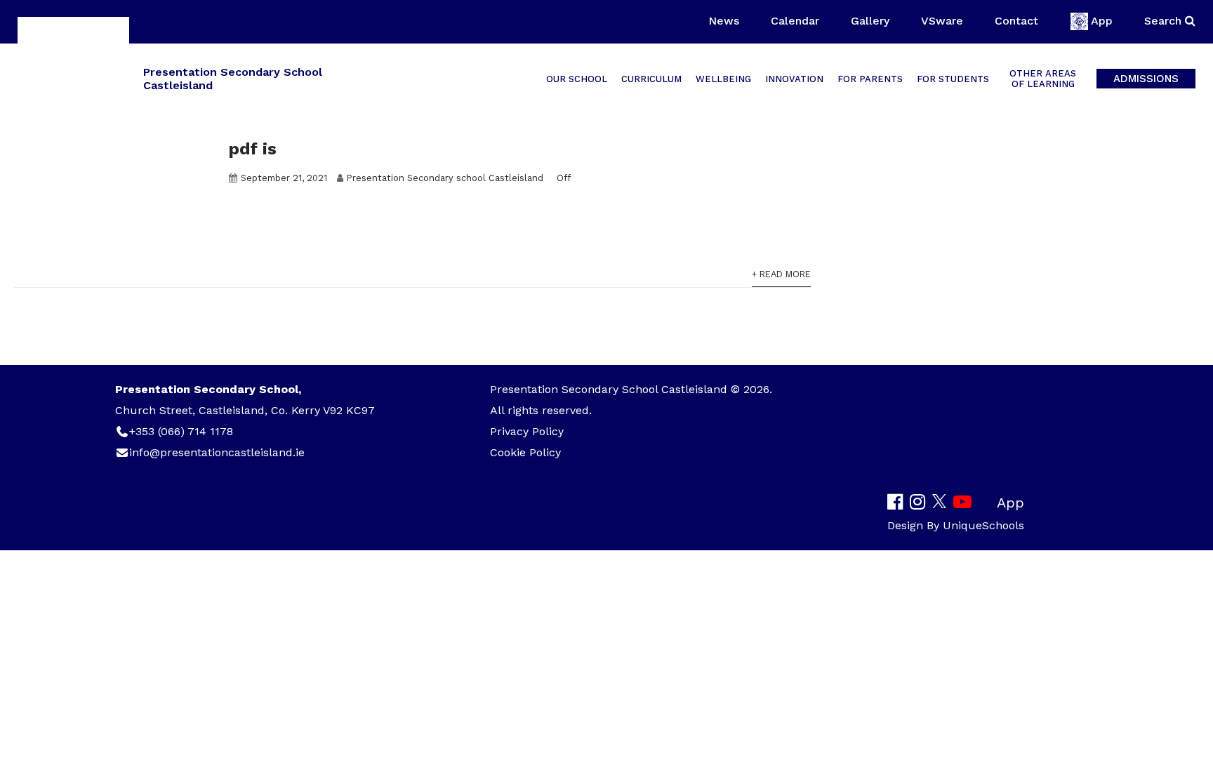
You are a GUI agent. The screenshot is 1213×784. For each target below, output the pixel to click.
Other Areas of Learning (1042, 78)
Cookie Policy (525, 452)
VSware (942, 20)
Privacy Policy (527, 431)
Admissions (1146, 78)
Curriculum (651, 79)
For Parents (870, 79)
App (1102, 20)
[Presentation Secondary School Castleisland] (73, 77)
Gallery (870, 20)
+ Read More (781, 274)
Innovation (794, 79)
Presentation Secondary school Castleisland (445, 178)
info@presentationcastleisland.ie (217, 452)
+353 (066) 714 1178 (181, 431)
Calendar (795, 20)
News (723, 20)
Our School (576, 79)
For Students (953, 79)
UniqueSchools (983, 525)
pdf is (253, 149)
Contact (1016, 20)
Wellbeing (723, 79)
